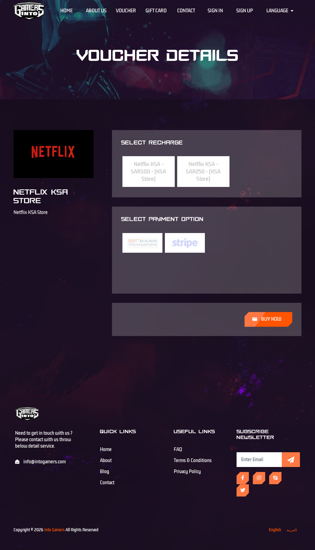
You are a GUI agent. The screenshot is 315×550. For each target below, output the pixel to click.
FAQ (178, 449)
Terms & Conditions (193, 460)
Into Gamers (54, 530)
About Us (96, 10)
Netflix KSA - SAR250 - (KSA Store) (203, 171)
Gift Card (156, 10)
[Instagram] (259, 478)
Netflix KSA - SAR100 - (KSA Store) (148, 171)
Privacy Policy (187, 471)
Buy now (270, 319)
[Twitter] (243, 490)
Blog (104, 471)
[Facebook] (243, 478)
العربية (292, 530)
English (275, 530)
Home (66, 10)
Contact (186, 10)
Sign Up (244, 10)
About (106, 460)
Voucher (126, 10)
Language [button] (277, 10)
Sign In (215, 10)
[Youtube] (275, 478)
